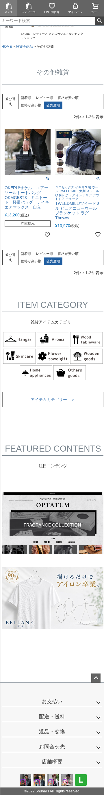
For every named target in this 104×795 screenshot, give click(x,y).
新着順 (26, 98)
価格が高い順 (31, 105)
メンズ (8, 12)
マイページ (75, 12)
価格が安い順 (68, 98)
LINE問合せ (52, 12)
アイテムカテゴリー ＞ (53, 399)
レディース (28, 12)
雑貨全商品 (24, 47)
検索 (99, 21)
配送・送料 (52, 716)
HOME (6, 47)
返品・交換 (52, 732)
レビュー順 (44, 98)
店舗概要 (52, 762)
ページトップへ (96, 678)
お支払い (52, 701)
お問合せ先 (52, 747)
